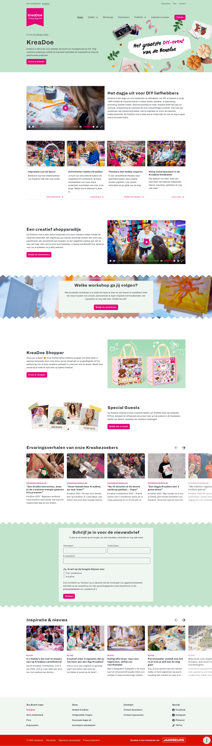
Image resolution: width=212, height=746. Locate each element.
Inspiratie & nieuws (160, 17)
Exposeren (165, 4)
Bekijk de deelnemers (39, 255)
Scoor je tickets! (36, 62)
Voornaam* (68, 546)
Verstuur (69, 596)
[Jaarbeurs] (174, 740)
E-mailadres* (69, 556)
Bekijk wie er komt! (118, 426)
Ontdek (91, 17)
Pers (175, 4)
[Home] (35, 17)
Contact (182, 4)
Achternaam (113, 546)
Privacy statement (91, 740)
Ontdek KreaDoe (80, 710)
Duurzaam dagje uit (81, 720)
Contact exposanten (134, 715)
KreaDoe (45, 4)
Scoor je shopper (36, 375)
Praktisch (139, 17)
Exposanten (32, 725)
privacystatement (71, 589)
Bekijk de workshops (106, 307)
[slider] (52, 127)
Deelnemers (123, 17)
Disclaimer (51, 740)
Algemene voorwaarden (70, 740)
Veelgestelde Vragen (82, 715)
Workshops (108, 17)
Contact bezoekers (133, 710)
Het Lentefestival (33, 4)
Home (80, 17)
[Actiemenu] (207, 740)
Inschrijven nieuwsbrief (83, 725)
